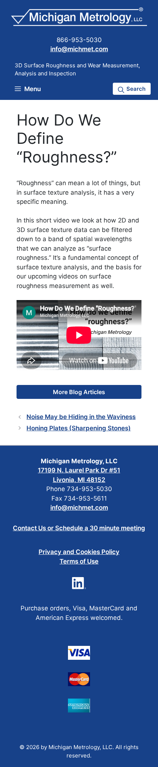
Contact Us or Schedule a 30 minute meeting (79, 528)
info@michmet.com (79, 49)
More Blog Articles (79, 392)
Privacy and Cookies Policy (79, 551)
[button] (132, 89)
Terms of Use (79, 561)
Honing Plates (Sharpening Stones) (78, 428)
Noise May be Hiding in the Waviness (81, 416)
